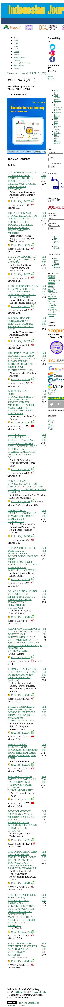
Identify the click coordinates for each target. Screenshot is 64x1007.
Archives (17, 54)
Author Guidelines (57, 100)
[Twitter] (52, 49)
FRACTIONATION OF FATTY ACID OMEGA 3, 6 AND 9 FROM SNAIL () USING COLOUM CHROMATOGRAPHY (22, 783)
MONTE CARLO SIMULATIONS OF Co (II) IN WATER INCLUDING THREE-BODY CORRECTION (22, 516)
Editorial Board (57, 117)
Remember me (56, 163)
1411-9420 (19, 992)
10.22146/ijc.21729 (20, 422)
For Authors (56, 263)
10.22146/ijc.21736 (20, 695)
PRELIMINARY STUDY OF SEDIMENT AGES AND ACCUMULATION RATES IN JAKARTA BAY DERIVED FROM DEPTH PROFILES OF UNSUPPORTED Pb (23, 362)
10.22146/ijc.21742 (20, 932)
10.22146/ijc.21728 (20, 379)
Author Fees (56, 103)
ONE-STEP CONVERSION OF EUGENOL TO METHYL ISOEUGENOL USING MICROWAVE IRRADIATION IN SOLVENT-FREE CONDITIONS (22, 599)
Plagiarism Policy (57, 113)
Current (16, 52)
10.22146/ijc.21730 (20, 469)
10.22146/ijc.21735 (20, 657)
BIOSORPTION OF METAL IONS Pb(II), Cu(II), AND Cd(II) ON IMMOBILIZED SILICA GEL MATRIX (23, 291)
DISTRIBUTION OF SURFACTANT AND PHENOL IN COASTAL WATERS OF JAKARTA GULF (21, 324)
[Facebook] (52, 62)
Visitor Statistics (57, 132)
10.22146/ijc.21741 (20, 883)
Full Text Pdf (43, 175)
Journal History (19, 65)
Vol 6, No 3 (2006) (36, 73)
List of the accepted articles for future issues (52, 77)
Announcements (19, 57)
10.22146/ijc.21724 (20, 245)
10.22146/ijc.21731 (20, 501)
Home (16, 38)
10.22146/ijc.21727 (20, 341)
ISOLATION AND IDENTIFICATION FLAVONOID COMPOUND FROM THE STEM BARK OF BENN (23, 751)
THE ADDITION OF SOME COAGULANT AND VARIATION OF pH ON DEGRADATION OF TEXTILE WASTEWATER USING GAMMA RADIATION (22, 181)
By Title (55, 243)
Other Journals (56, 247)
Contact (16, 68)
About (16, 40)
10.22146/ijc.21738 (20, 764)
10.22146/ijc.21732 (20, 536)
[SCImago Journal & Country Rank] (52, 394)
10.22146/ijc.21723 (20, 201)
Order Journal (56, 128)
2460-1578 (39, 992)
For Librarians (57, 266)
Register (16, 46)
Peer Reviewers (57, 125)
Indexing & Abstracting (22, 63)
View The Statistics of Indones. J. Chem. (23, 1004)
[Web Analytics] (12, 1002)
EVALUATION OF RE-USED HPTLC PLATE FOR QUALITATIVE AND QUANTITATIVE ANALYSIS (22, 949)
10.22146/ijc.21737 (20, 732)
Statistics (17, 60)
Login (16, 43)
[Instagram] (52, 56)
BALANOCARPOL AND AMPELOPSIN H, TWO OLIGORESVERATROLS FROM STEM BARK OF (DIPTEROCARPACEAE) (21, 713)
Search (16, 49)
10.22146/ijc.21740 (20, 840)
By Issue (55, 237)
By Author (56, 240)
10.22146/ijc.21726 (20, 306)
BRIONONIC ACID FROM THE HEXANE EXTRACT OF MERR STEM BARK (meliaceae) (22, 675)
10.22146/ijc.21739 (20, 799)
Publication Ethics (57, 110)
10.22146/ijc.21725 (20, 274)
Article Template (57, 96)
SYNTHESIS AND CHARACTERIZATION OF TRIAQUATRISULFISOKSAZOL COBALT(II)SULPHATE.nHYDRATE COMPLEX (28, 486)
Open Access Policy (56, 121)
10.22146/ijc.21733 (20, 579)
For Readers (56, 259)
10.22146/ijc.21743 (20, 961)
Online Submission (58, 106)
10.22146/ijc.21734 (20, 617)
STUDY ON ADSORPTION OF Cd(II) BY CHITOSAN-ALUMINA (22, 259)
